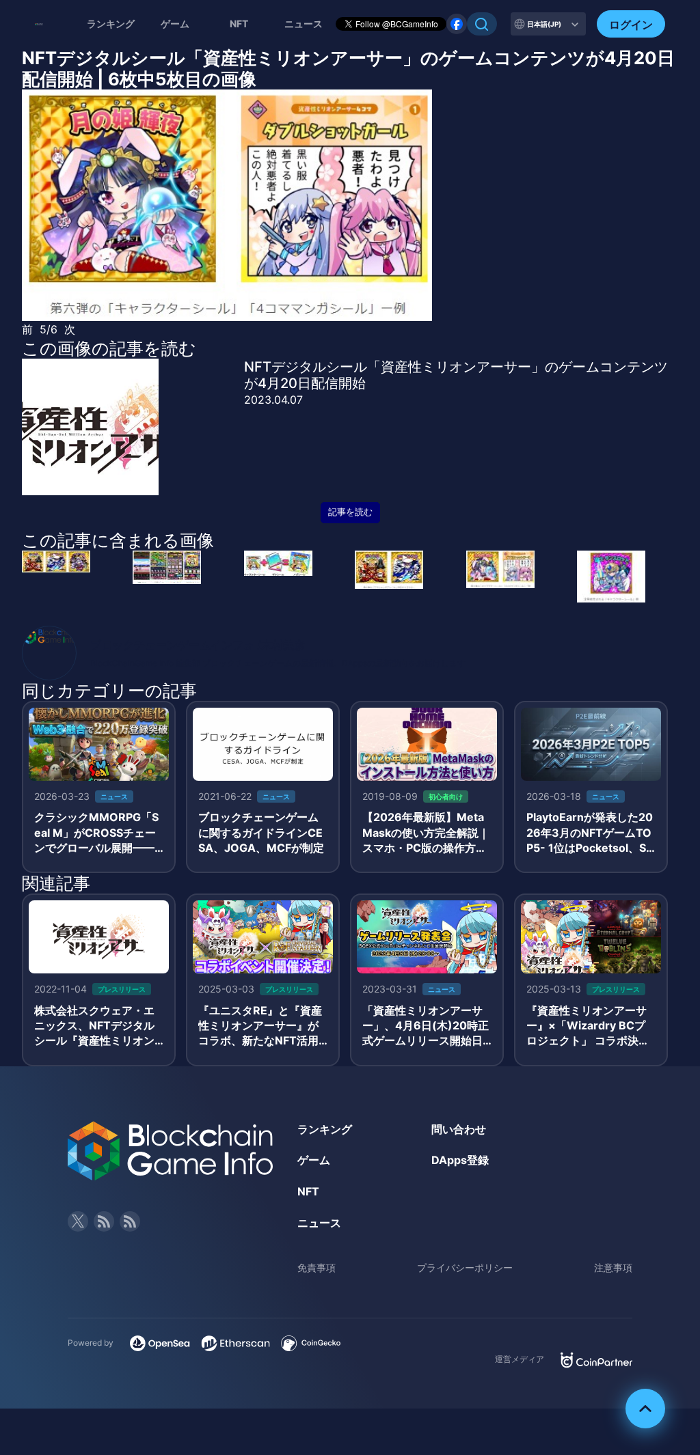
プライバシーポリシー (465, 1267)
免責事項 (316, 1267)
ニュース (319, 1223)
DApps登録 (460, 1160)
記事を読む (350, 512)
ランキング (111, 23)
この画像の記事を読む (109, 348)
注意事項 (613, 1267)
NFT (239, 23)
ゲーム (175, 23)
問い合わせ (458, 1129)
